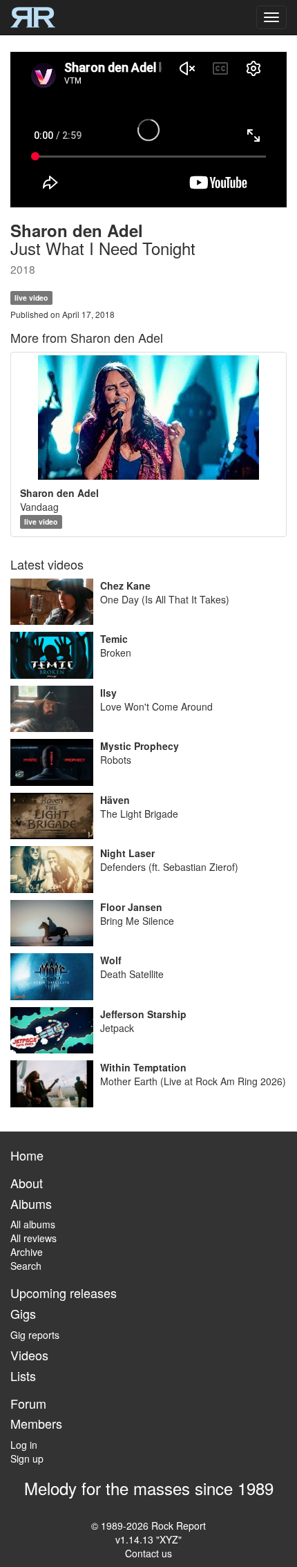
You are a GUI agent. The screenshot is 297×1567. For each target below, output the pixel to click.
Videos (29, 1355)
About (26, 1183)
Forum (28, 1403)
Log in (23, 1445)
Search (25, 1266)
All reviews (33, 1238)
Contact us (148, 1553)
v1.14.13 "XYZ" (148, 1539)
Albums (31, 1203)
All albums (32, 1224)
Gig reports (34, 1335)
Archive (26, 1252)
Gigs (23, 1313)
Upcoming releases (63, 1293)
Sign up (27, 1458)
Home (27, 1155)
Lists (23, 1376)
